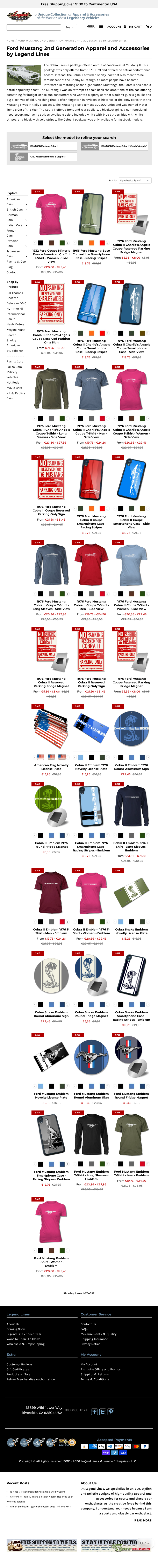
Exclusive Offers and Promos (101, 1369)
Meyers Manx (16, 329)
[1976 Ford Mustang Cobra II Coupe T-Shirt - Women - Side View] (131, 564)
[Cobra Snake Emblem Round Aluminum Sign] (51, 975)
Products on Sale (18, 1374)
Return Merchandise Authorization (31, 1379)
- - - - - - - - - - (15, 356)
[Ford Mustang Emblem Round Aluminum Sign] (91, 1057)
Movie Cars (14, 388)
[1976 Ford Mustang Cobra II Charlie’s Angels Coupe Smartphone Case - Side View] (131, 304)
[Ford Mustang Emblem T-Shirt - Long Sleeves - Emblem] (91, 1135)
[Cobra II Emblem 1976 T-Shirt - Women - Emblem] (91, 892)
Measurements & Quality (98, 1334)
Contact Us (88, 1324)
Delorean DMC (16, 303)
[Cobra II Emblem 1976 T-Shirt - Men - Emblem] (51, 892)
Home (11, 40)
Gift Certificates (18, 1369)
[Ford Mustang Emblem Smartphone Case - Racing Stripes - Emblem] (51, 1135)
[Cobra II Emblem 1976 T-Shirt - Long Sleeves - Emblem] (131, 806)
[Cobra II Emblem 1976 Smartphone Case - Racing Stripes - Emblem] (91, 806)
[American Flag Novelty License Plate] (51, 728)
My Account (89, 1364)
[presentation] (67, 242)
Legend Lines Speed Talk (24, 1334)
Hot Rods (13, 382)
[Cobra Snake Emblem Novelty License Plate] (131, 892)
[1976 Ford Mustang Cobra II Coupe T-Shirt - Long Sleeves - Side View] (51, 564)
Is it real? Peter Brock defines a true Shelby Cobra (37, 1491)
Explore (12, 193)
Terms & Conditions (95, 1379)
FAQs (84, 1329)
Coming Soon (16, 1329)
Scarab (11, 335)
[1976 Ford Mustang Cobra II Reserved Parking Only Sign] (91, 651)
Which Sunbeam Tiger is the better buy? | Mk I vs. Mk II (40, 1506)
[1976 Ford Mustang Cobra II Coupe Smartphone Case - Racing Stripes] (91, 479)
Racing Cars (15, 361)
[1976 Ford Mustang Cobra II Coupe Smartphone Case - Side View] (131, 479)
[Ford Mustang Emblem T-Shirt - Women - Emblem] (51, 1221)
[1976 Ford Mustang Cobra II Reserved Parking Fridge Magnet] (51, 651)
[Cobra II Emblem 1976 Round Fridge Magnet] (51, 806)
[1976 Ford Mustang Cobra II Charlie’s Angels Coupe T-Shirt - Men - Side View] (91, 389)
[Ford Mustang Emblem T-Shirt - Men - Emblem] (131, 1135)
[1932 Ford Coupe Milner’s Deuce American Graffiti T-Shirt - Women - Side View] (51, 214)
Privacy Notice (90, 1344)
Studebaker (15, 351)
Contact (12, 272)
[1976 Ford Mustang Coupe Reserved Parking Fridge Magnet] (131, 651)
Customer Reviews (20, 1364)
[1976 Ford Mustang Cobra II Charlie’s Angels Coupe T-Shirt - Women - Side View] (131, 389)
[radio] (40, 243)
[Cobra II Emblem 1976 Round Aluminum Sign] (131, 728)
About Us (13, 1324)
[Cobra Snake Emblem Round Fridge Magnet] (91, 975)
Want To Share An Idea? (23, 1339)
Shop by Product (12, 284)
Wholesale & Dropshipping (25, 1344)
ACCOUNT (114, 26)
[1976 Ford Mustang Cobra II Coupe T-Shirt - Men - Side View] (91, 564)
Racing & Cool (17, 261)
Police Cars (14, 367)
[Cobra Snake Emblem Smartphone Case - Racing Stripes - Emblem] (131, 975)
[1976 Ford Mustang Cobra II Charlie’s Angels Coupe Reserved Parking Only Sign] (51, 304)
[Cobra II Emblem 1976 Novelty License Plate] (91, 728)
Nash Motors (15, 324)
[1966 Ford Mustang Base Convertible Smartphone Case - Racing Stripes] (91, 214)
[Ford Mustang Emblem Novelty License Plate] (51, 1057)
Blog (10, 267)
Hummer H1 (15, 308)
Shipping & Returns (95, 1374)
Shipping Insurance (94, 1339)
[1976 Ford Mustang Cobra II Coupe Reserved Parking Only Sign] (51, 479)
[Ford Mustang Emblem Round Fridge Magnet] (131, 1057)
